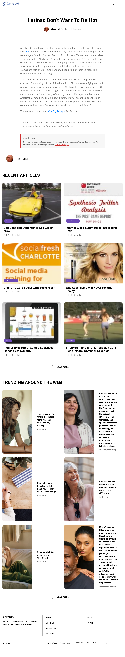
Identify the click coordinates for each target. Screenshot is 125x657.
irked (27, 51)
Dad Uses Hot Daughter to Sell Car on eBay (28, 229)
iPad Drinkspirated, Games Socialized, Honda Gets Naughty (29, 349)
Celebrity (70, 341)
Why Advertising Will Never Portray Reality (89, 289)
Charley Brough (56, 111)
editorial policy (50, 126)
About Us (50, 623)
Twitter (89, 623)
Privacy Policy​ (65, 643)
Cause (8, 341)
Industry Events (73, 221)
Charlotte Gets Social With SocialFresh (29, 287)
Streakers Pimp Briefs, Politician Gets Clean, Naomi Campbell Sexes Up (91, 349)
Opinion (70, 281)
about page (67, 126)
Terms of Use (51, 643)
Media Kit (50, 633)
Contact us (51, 628)
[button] (120, 3)
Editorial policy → (62, 145)
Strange (8, 221)
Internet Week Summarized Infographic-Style (92, 229)
